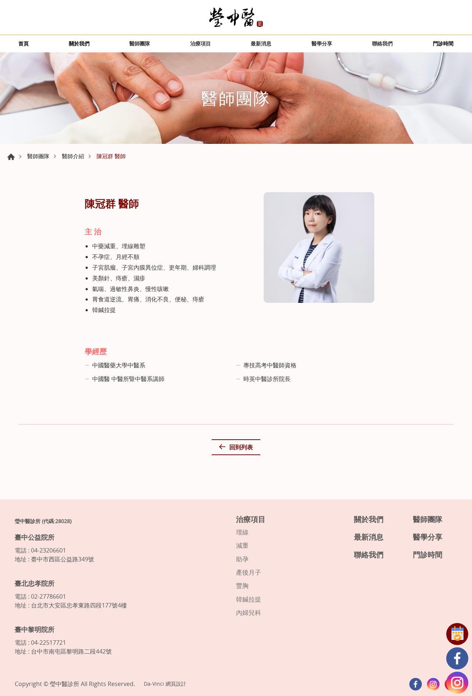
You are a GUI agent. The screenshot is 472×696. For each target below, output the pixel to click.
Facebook (457, 658)
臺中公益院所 (35, 537)
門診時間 (443, 43)
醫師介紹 (73, 156)
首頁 (23, 43)
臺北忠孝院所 (35, 583)
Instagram (457, 683)
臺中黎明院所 (35, 629)
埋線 (242, 532)
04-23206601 (48, 550)
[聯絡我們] (457, 634)
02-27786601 (48, 596)
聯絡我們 (382, 43)
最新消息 (261, 43)
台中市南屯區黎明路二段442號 (71, 651)
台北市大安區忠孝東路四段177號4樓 (79, 605)
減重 (242, 545)
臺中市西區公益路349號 (62, 559)
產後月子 (248, 572)
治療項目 (200, 43)
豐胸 (242, 585)
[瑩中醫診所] (236, 17)
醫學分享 (322, 43)
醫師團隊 (139, 43)
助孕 (242, 559)
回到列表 (241, 447)
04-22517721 (48, 642)
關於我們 (79, 43)
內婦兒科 (248, 612)
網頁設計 (176, 683)
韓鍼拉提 (248, 599)
